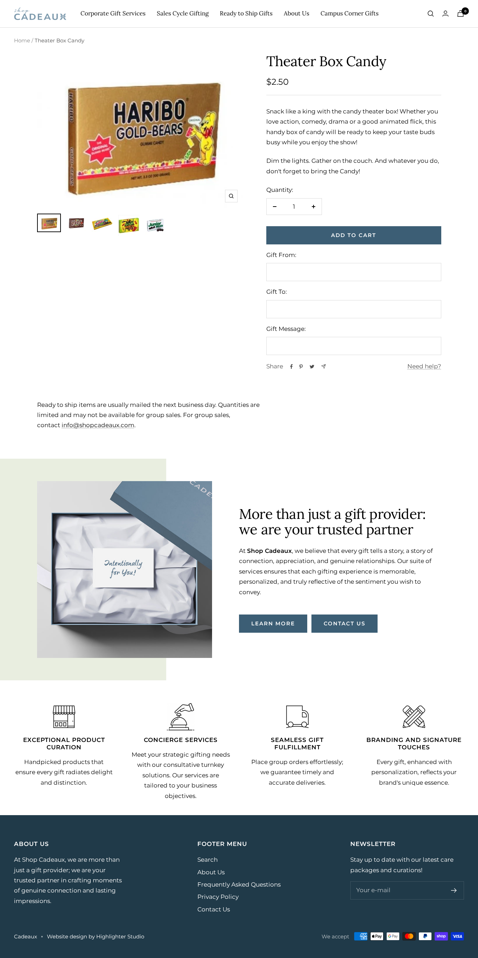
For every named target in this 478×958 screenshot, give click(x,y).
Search (207, 859)
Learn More (273, 623)
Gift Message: (286, 328)
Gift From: (281, 254)
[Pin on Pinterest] (301, 366)
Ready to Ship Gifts (246, 13)
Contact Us (213, 909)
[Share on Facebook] (291, 366)
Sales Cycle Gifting (183, 13)
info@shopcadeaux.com (98, 425)
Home (22, 40)
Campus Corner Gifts (350, 13)
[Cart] (460, 13)
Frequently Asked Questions (239, 884)
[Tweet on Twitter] (312, 366)
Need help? (424, 366)
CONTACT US (344, 623)
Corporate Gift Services (113, 13)
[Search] (431, 14)
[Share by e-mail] (323, 366)
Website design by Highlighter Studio (95, 936)
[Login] (445, 13)
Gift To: (276, 291)
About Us (296, 13)
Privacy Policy (218, 896)
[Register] (454, 890)
